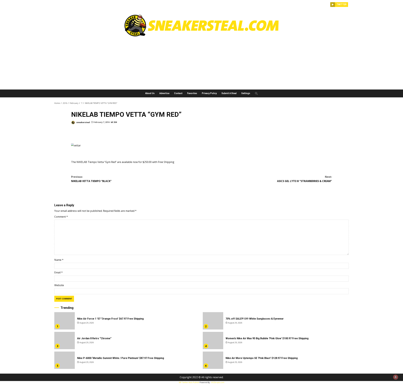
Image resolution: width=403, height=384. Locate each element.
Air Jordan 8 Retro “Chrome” (64, 340)
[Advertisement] (201, 62)
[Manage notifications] (395, 377)
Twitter (341, 4)
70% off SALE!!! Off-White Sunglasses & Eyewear (213, 320)
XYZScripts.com (217, 382)
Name (58, 260)
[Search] (328, 5)
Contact (178, 93)
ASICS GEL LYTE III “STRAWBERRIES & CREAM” (304, 179)
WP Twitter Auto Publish (189, 382)
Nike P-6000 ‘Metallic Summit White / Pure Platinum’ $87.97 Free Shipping (64, 360)
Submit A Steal (229, 93)
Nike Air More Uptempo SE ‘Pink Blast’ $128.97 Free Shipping (213, 360)
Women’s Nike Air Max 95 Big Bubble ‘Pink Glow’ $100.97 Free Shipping (213, 340)
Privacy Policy (209, 93)
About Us (150, 93)
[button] (255, 93)
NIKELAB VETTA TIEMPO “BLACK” (91, 179)
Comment (61, 216)
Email (58, 272)
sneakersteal (83, 122)
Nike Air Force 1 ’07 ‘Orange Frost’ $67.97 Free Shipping (64, 320)
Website (59, 285)
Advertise (164, 93)
